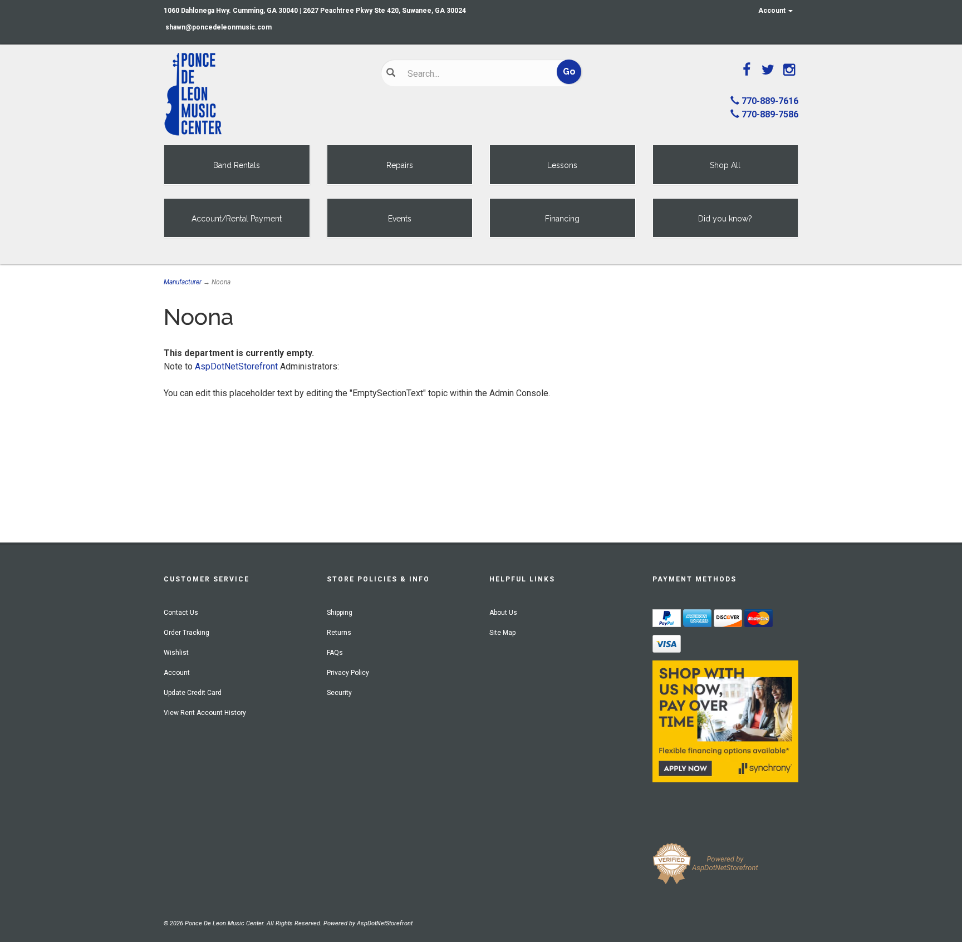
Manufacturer (183, 282)
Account (772, 10)
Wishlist (176, 653)
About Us (503, 613)
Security (339, 693)
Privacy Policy (348, 673)
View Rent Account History (205, 713)
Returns (339, 633)
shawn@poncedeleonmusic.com (218, 27)
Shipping (339, 613)
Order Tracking (186, 633)
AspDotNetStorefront (236, 366)
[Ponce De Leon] (264, 94)
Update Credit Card (193, 693)
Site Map (502, 633)
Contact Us (181, 613)
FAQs (335, 653)
